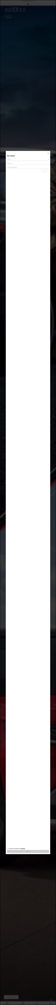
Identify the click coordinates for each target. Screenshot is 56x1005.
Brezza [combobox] (8, 159)
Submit (28, 851)
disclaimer (23, 848)
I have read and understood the (17, 848)
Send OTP (45, 171)
